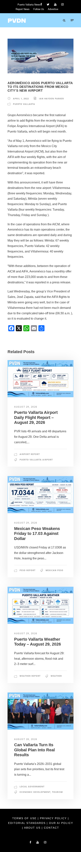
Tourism (57, 792)
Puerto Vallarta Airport (36, 459)
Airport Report (30, 454)
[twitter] (48, 4)
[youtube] (55, 4)
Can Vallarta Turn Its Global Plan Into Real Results (34, 749)
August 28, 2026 (25, 739)
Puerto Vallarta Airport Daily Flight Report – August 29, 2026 (36, 417)
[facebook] (41, 4)
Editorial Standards (27, 822)
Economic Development (35, 792)
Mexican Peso (54, 570)
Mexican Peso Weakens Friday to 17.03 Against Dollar (37, 533)
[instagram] (62, 4)
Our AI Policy (61, 822)
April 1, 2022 (21, 98)
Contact (51, 827)
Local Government (32, 786)
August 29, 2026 (25, 406)
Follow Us (38, 9)
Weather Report (30, 675)
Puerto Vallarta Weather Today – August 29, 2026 (37, 641)
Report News (23, 9)
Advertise (53, 9)
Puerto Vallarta (24, 104)
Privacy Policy (54, 818)
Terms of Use (25, 818)
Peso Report (27, 570)
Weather (56, 675)
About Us (33, 827)
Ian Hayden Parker (51, 98)
